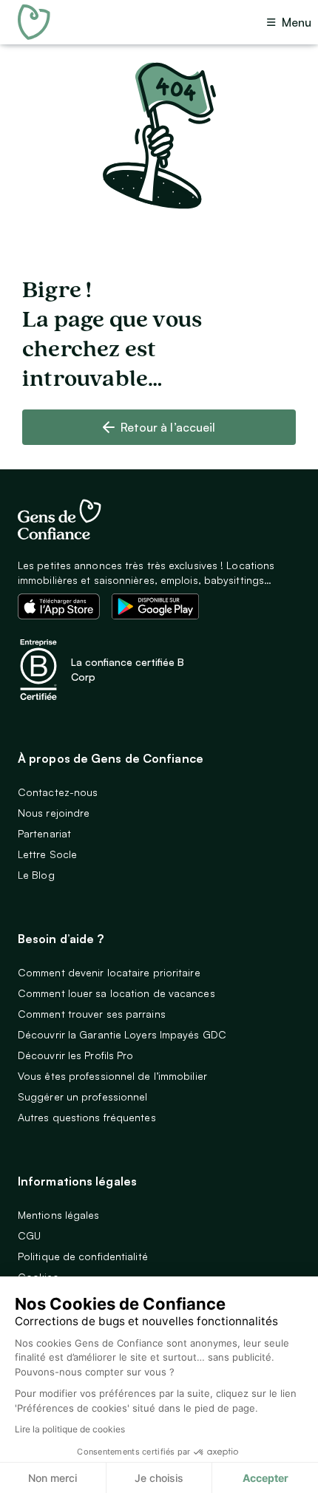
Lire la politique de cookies (70, 1429)
